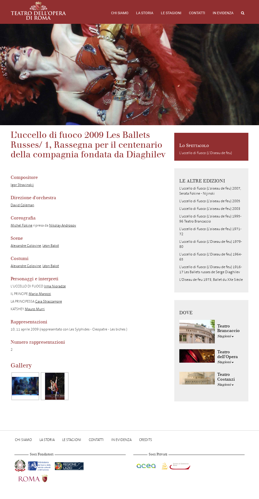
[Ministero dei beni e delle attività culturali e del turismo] (40, 465)
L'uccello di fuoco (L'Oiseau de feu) (205, 153)
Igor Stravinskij (22, 184)
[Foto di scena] (25, 386)
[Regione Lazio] (69, 465)
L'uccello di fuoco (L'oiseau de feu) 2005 (209, 201)
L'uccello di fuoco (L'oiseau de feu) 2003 (209, 208)
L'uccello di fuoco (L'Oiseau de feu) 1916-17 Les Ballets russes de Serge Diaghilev (210, 269)
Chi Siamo (119, 13)
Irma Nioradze (55, 286)
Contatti (197, 13)
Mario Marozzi (40, 293)
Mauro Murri (35, 309)
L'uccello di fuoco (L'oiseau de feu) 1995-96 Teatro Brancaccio (210, 219)
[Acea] (146, 465)
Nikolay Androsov (62, 225)
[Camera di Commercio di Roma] (175, 465)
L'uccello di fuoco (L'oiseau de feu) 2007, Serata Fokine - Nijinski (210, 191)
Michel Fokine (21, 225)
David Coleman (22, 205)
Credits (145, 439)
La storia (144, 13)
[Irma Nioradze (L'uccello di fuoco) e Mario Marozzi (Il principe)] (54, 386)
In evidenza (223, 13)
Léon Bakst (50, 245)
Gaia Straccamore (48, 301)
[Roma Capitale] (39, 477)
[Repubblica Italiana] (20, 465)
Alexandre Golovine (26, 245)
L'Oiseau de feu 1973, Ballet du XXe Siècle (211, 279)
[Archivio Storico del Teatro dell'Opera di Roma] (38, 11)
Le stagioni (171, 13)
